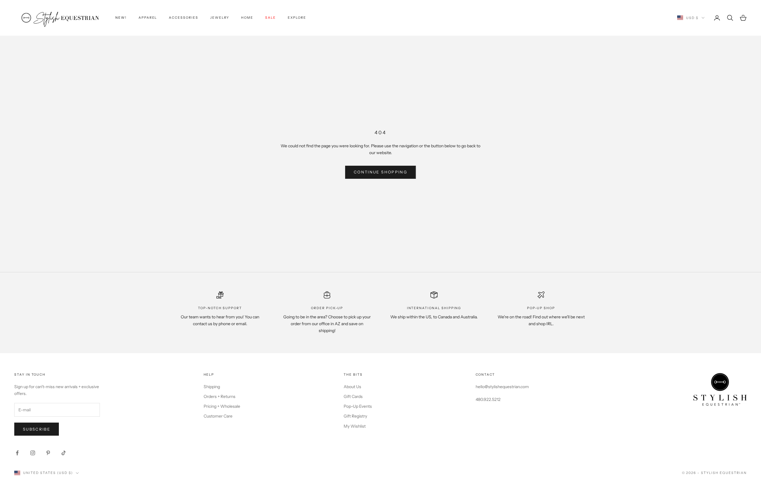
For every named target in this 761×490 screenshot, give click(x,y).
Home (247, 18)
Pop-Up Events (358, 406)
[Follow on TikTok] (64, 453)
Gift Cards (353, 396)
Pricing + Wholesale (222, 406)
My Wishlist (355, 426)
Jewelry (219, 18)
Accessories (183, 18)
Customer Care (218, 416)
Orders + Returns (219, 396)
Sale (270, 18)
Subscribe (36, 429)
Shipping (212, 386)
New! (121, 18)
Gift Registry (355, 416)
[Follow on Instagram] (33, 453)
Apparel (148, 18)
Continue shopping (380, 172)
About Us (352, 386)
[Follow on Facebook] (17, 453)
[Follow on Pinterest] (48, 453)
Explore (297, 18)
